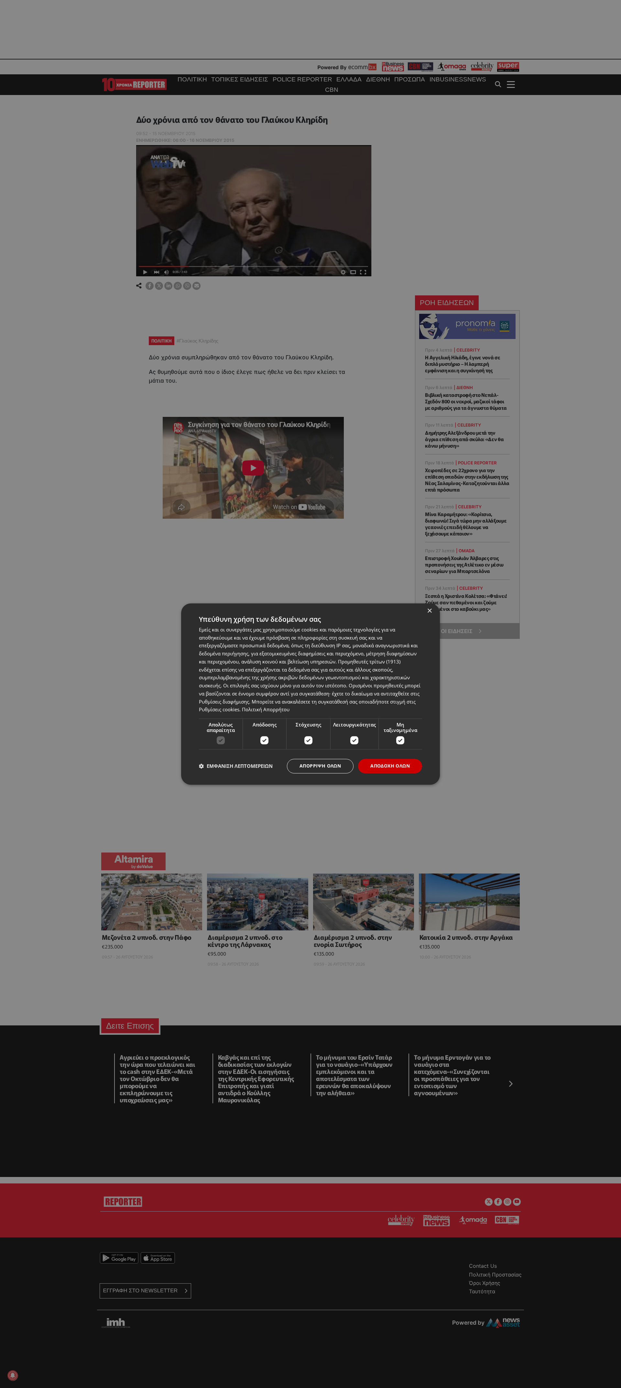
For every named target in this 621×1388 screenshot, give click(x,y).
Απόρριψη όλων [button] (320, 766)
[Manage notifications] (12, 1375)
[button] (236, 766)
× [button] (429, 611)
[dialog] (310, 694)
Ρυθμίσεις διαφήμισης (224, 701)
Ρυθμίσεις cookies (219, 709)
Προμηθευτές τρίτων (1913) (369, 661)
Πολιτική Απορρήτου (265, 709)
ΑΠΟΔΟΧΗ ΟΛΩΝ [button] (390, 766)
